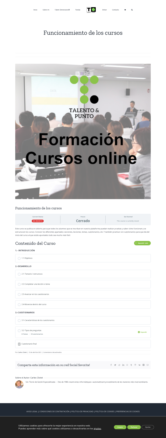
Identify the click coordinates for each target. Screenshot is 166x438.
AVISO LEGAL (31, 411)
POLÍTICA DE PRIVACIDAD (82, 411)
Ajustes (148, 427)
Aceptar (120, 427)
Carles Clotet (22, 352)
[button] (120, 9)
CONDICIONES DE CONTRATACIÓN (54, 411)
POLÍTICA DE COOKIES (104, 411)
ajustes (97, 428)
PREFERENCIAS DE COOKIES (128, 411)
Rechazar (134, 427)
